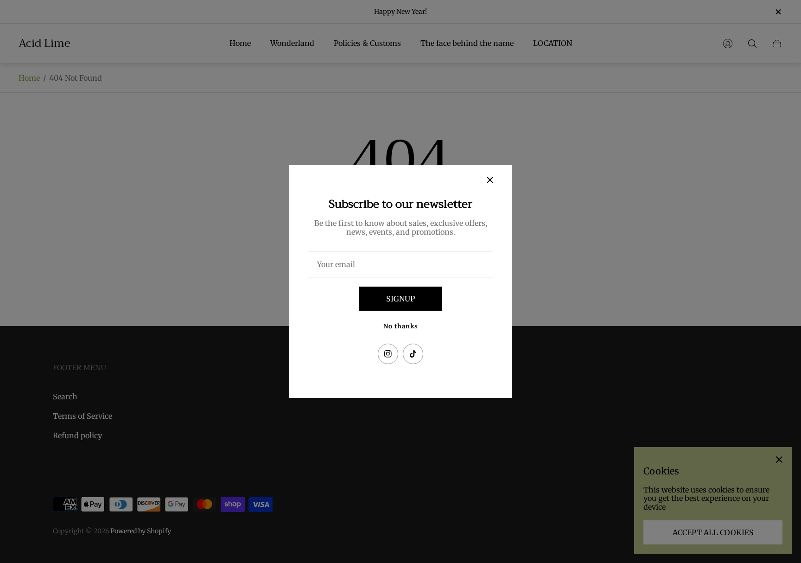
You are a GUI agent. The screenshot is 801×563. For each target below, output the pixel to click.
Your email (336, 264)
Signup (400, 298)
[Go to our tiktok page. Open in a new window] (413, 354)
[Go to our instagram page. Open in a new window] (388, 354)
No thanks (400, 326)
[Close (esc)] (490, 180)
